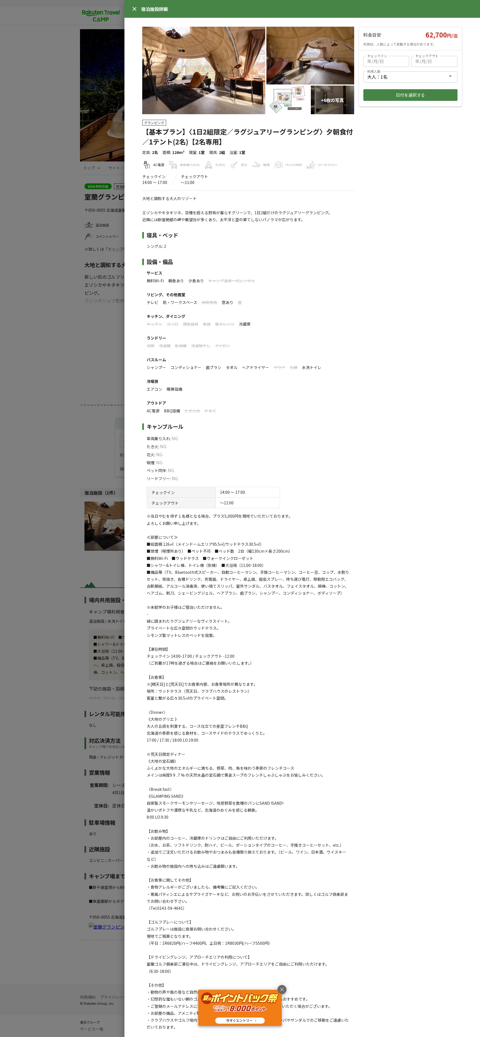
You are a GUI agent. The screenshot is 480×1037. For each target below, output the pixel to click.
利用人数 (374, 71)
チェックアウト (427, 55)
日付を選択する (410, 95)
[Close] (134, 9)
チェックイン (377, 55)
